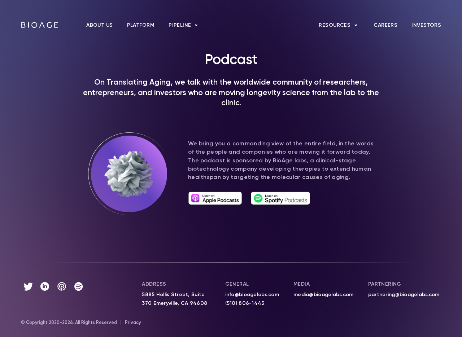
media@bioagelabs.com (323, 294)
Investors (426, 25)
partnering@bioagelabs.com (404, 294)
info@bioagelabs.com (252, 294)
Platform (140, 25)
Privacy (133, 322)
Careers (385, 25)
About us (99, 25)
